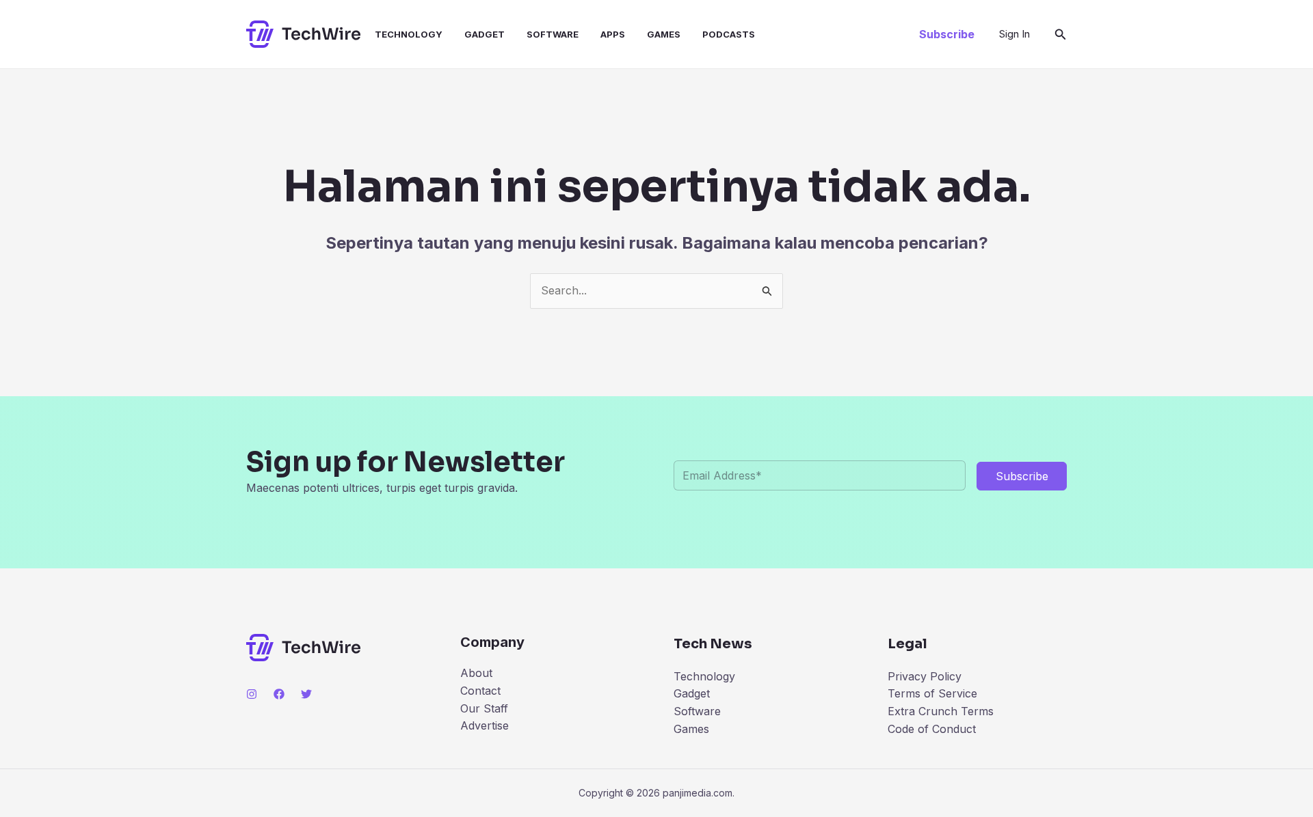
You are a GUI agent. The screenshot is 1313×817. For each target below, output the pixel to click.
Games (663, 34)
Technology (408, 34)
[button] (946, 34)
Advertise (484, 725)
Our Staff (484, 708)
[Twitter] (306, 694)
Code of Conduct (932, 729)
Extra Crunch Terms (941, 711)
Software (553, 34)
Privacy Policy (924, 676)
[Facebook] (279, 694)
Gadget (484, 34)
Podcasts (728, 34)
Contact (480, 690)
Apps (612, 34)
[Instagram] (251, 694)
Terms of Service (932, 693)
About (476, 673)
